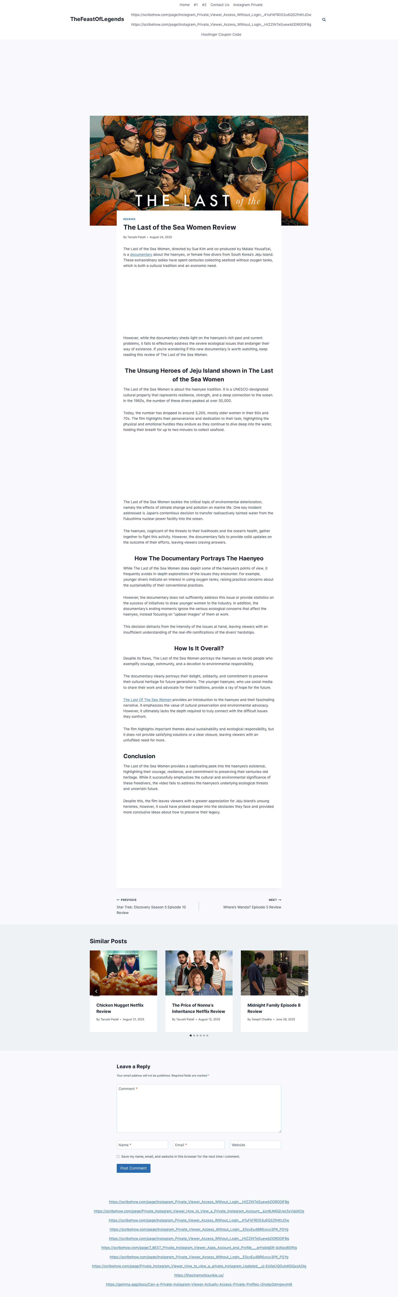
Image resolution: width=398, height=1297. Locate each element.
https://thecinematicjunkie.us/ (199, 1275)
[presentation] (123, 972)
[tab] (191, 1035)
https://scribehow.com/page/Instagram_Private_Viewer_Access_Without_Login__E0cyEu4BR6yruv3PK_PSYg (199, 1229)
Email (181, 1145)
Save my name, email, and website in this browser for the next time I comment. (180, 1156)
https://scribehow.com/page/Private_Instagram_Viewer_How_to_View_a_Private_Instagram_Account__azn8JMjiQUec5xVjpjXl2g (199, 1211)
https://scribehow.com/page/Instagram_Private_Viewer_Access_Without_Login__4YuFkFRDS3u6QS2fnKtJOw (221, 15)
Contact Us (220, 5)
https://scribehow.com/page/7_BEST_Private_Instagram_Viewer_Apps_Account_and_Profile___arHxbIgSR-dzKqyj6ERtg (199, 1248)
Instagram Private (248, 5)
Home (185, 5)
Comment (128, 1089)
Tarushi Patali (136, 237)
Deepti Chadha (262, 1019)
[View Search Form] (324, 19)
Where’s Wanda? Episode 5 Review (252, 903)
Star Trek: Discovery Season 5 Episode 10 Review (151, 906)
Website (238, 1145)
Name (125, 1145)
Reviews (129, 219)
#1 (196, 5)
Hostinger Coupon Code (221, 34)
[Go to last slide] (96, 991)
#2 (204, 5)
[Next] (301, 991)
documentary (141, 254)
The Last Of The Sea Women (147, 700)
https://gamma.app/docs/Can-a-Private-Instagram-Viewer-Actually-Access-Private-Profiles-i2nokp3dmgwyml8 (199, 1284)
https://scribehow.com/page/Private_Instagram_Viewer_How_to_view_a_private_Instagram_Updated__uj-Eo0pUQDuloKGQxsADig (199, 1266)
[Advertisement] (199, 85)
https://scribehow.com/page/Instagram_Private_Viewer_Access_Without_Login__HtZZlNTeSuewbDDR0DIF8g (221, 24)
